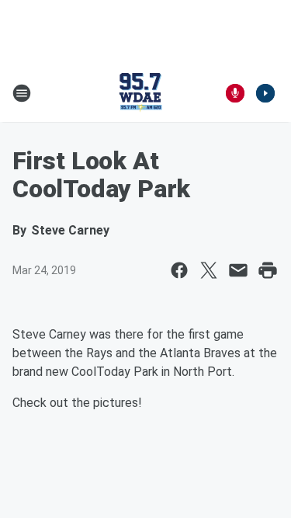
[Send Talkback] (235, 93)
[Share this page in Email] (238, 270)
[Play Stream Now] (265, 93)
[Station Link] (140, 93)
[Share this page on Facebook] (179, 270)
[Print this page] (268, 270)
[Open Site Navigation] (21, 93)
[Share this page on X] (209, 270)
